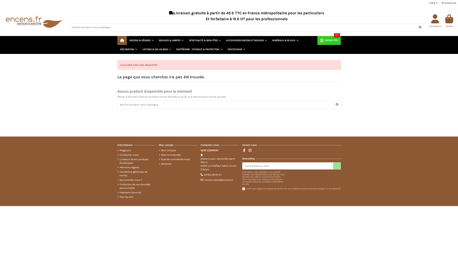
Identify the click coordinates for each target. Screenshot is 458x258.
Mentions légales (129, 167)
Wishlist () (450, 3)
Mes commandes (171, 154)
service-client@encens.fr (218, 179)
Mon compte (168, 150)
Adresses (166, 163)
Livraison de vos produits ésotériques (134, 161)
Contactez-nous (129, 154)
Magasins (125, 150)
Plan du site (126, 197)
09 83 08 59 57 (213, 174)
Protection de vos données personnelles (135, 186)
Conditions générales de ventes (133, 173)
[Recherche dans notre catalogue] (420, 27)
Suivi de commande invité (175, 159)
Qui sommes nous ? (131, 179)
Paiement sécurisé (130, 192)
